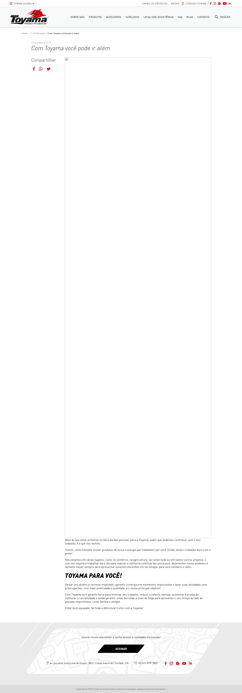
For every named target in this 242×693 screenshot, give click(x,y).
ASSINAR (121, 648)
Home (25, 33)
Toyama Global (22, 3)
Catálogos (132, 16)
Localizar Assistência (158, 16)
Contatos (203, 16)
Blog (190, 16)
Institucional (39, 33)
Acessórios (113, 16)
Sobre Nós (77, 16)
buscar (225, 16)
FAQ (180, 16)
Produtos (95, 16)
